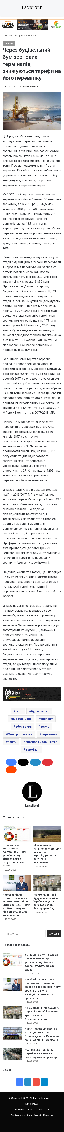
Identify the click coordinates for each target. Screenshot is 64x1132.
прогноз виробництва (41, 742)
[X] (23, 762)
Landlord (32, 806)
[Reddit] (11, 769)
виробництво (22, 719)
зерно (45, 726)
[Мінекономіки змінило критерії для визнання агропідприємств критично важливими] (47, 834)
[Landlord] (32, 8)
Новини (32, 35)
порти (12, 742)
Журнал (31, 1109)
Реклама (44, 1109)
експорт (47, 719)
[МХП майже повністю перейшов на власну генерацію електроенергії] (12, 1054)
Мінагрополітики (20, 734)
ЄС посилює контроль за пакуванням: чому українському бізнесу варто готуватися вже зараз (14, 855)
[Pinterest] (47, 762)
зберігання (24, 726)
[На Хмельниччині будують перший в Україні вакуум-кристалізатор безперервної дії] (47, 883)
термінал (32, 749)
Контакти (48, 1115)
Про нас (20, 1109)
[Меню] (4, 9)
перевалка (49, 734)
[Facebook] (11, 762)
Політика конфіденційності (26, 1115)
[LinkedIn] (35, 762)
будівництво (40, 711)
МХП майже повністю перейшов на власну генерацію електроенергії (42, 1053)
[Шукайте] (59, 9)
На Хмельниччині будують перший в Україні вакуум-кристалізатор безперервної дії (45, 901)
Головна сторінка (14, 35)
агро (18, 711)
